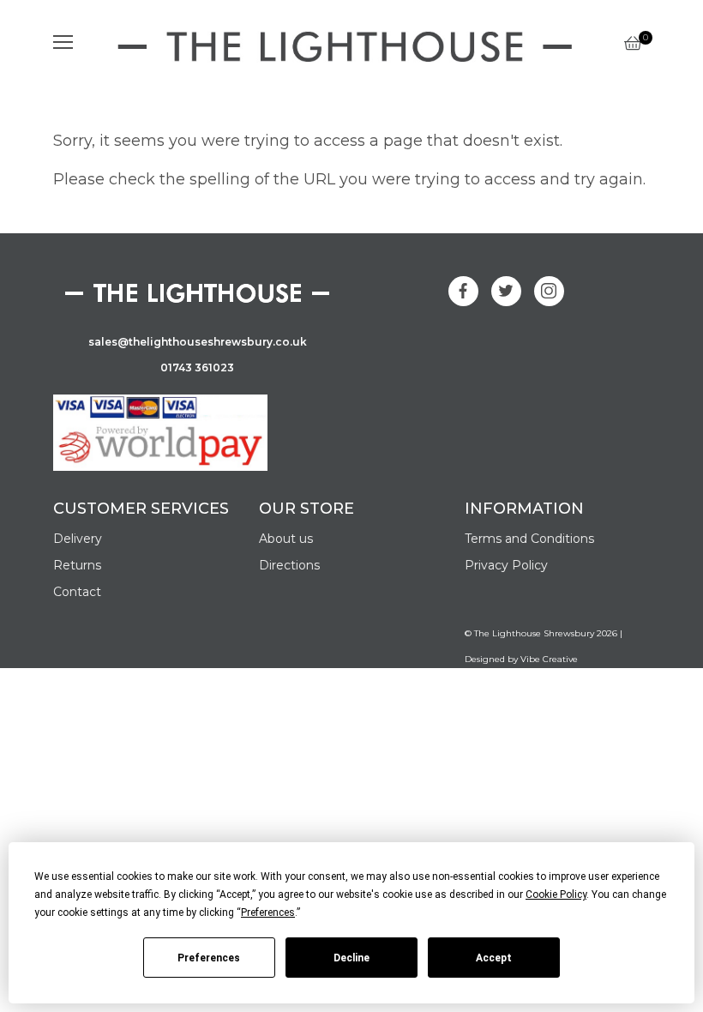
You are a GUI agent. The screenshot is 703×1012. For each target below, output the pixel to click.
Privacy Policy (506, 565)
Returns (77, 565)
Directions (289, 565)
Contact (77, 591)
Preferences (208, 958)
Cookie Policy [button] (556, 895)
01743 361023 (197, 367)
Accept (494, 958)
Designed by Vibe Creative (521, 659)
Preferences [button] (268, 913)
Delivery (77, 538)
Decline (351, 958)
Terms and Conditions (529, 538)
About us (286, 538)
